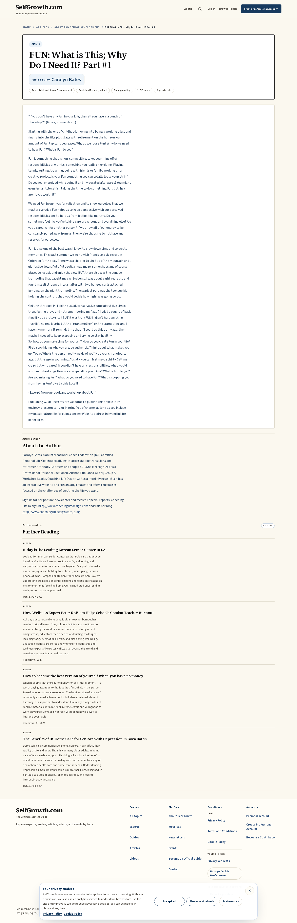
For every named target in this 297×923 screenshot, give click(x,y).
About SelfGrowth (180, 816)
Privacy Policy (216, 820)
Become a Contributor (261, 837)
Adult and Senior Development (77, 27)
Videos (134, 859)
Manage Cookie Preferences (219, 873)
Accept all (169, 901)
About (188, 9)
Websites (175, 827)
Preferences (230, 901)
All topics (136, 816)
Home (27, 27)
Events (173, 848)
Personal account (257, 816)
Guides (134, 837)
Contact (174, 869)
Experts (135, 827)
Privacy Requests (218, 861)
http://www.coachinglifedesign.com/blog (51, 512)
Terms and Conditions (222, 831)
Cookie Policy (216, 842)
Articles (42, 27)
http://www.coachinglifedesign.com (63, 506)
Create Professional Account (259, 826)
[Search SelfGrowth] (199, 8)
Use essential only (202, 901)
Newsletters (177, 837)
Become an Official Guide (185, 859)
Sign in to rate (164, 90)
